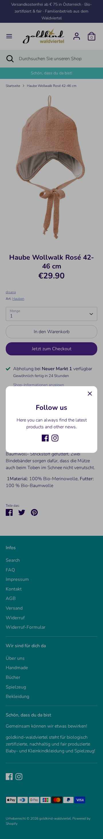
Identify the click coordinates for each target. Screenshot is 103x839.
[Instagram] (55, 438)
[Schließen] (90, 393)
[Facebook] (45, 438)
